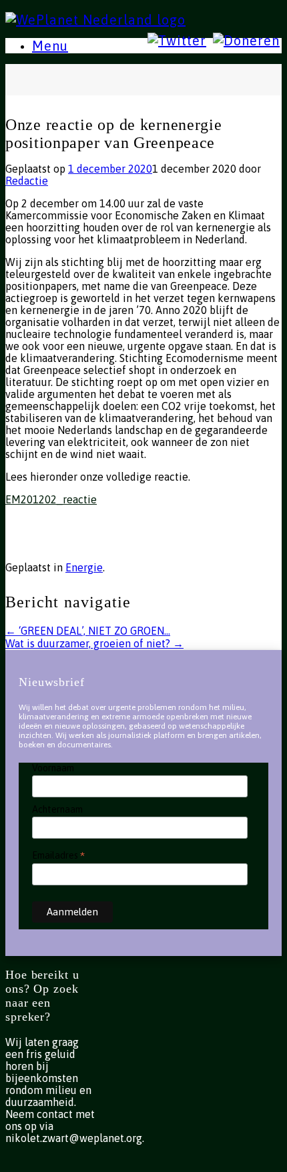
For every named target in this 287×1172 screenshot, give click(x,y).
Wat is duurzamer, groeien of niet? (94, 643)
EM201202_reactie (51, 499)
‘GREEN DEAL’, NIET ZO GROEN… (87, 631)
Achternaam (57, 809)
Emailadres (58, 855)
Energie (84, 567)
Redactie (26, 181)
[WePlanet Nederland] (95, 18)
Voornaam (53, 768)
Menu (50, 45)
